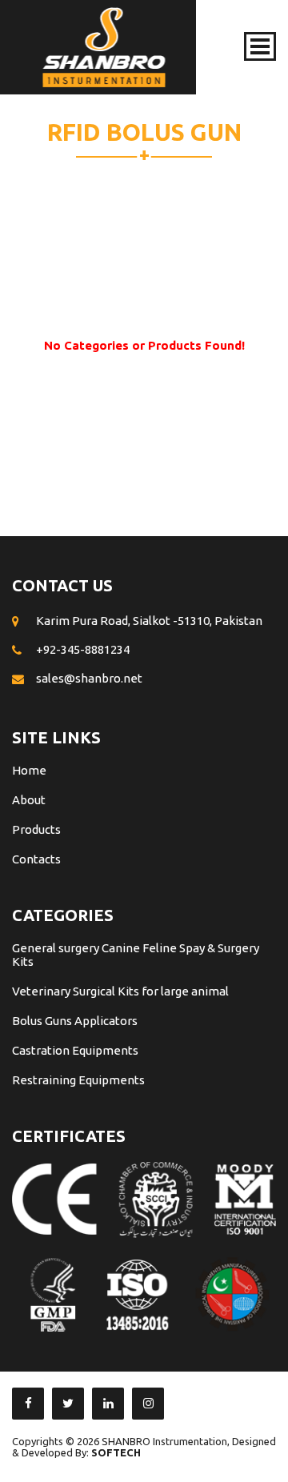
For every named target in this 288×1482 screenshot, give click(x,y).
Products (36, 829)
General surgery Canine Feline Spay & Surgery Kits (135, 954)
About (29, 800)
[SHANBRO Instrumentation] (104, 47)
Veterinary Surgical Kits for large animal (120, 991)
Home (29, 770)
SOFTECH (116, 1452)
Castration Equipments (75, 1050)
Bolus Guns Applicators (75, 1020)
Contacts (36, 859)
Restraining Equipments (78, 1080)
